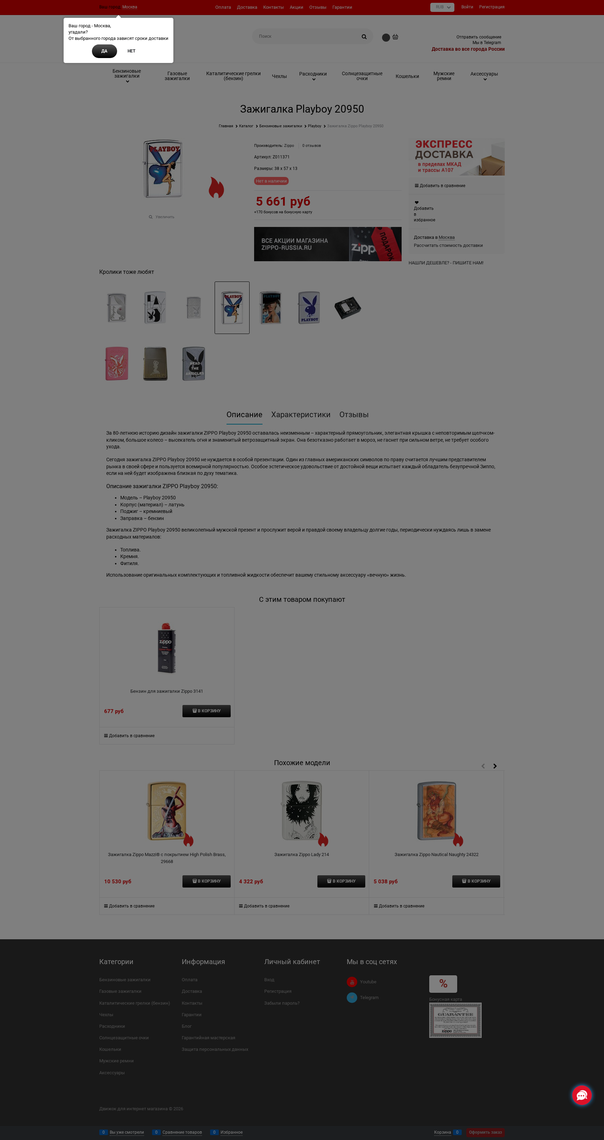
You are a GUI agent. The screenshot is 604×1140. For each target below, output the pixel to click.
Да (104, 51)
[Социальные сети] (582, 1095)
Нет (131, 51)
